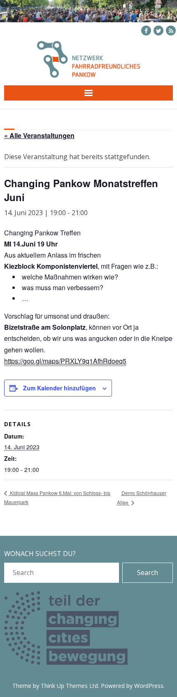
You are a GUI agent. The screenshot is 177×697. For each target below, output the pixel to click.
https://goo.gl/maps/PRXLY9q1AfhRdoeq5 (65, 361)
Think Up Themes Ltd (69, 686)
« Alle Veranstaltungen (39, 135)
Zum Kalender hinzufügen (59, 388)
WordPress (148, 686)
